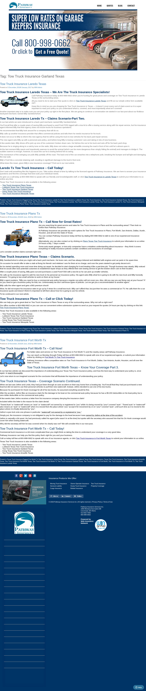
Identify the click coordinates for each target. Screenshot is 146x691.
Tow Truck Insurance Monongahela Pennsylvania (24, 551)
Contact (131, 5)
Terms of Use (108, 502)
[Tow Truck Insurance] (73, 39)
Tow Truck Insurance (98, 483)
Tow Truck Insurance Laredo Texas (23, 84)
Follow (79, 496)
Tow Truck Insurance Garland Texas (114, 200)
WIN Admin (38, 87)
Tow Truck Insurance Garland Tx (24, 602)
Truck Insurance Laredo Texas (40, 204)
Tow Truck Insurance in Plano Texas (17, 330)
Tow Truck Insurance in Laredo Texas (100, 177)
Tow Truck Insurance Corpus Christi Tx (24, 627)
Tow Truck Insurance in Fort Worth (96, 461)
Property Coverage (97, 486)
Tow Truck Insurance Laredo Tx (111, 202)
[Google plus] (21, 475)
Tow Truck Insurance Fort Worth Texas (18, 461)
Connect (67, 496)
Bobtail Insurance (77, 488)
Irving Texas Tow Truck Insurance (40, 200)
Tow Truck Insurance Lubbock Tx (24, 608)
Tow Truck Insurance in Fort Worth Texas (93, 438)
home (99, 5)
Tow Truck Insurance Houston (24, 658)
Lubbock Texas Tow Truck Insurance (88, 200)
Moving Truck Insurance (58, 483)
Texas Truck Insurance (15, 200)
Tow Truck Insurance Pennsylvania (24, 564)
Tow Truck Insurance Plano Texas (17, 204)
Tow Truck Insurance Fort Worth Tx (23, 340)
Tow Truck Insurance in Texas (43, 202)
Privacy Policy (97, 502)
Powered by (86, 519)
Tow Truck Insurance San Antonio (24, 652)
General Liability (56, 486)
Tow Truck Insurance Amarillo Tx (24, 589)
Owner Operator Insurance (80, 483)
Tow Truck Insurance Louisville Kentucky (24, 577)
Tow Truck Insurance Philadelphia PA (24, 558)
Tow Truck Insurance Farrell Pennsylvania (24, 543)
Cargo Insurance (56, 488)
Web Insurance (87, 521)
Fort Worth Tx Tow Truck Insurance (60, 357)
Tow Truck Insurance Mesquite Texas (69, 330)
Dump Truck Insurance (78, 486)
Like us (55, 496)
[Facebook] (16, 475)
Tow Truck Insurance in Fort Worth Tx (121, 461)
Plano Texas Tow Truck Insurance (97, 241)
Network (84, 523)
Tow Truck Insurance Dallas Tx (24, 664)
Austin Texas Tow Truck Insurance (24, 646)
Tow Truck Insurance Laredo (64, 202)
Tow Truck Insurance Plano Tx (20, 213)
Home (24, 673)
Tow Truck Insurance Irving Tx (24, 596)
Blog (120, 5)
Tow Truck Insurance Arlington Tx (24, 633)
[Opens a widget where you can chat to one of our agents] (138, 687)
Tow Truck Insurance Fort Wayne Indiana (24, 571)
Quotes (110, 5)
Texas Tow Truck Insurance (113, 459)
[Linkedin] (34, 475)
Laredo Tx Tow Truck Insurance (64, 200)
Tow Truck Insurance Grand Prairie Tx (24, 583)
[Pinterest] (30, 475)
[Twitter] (25, 475)
